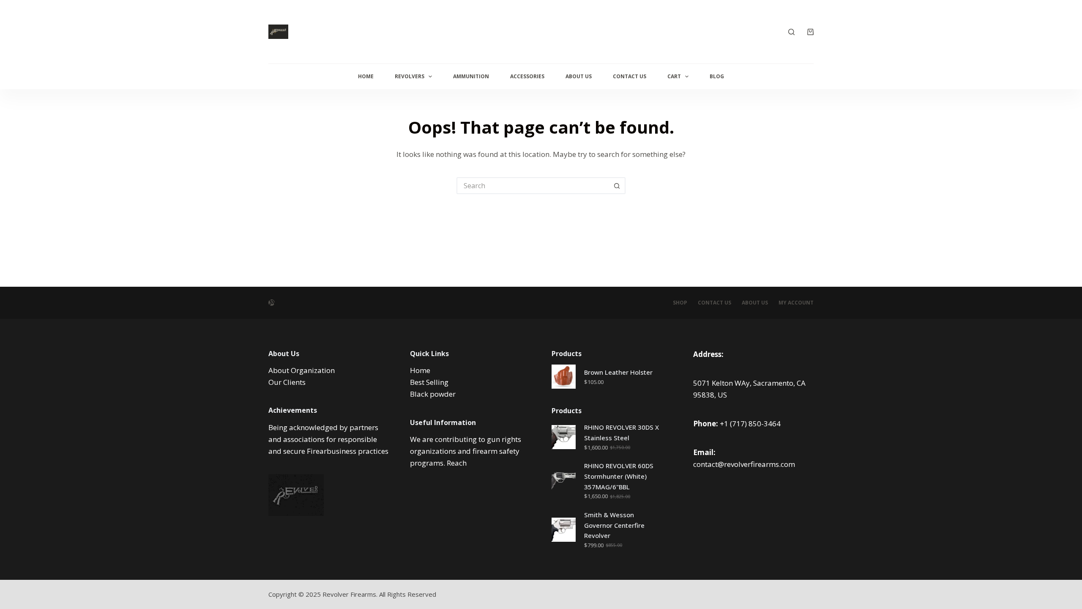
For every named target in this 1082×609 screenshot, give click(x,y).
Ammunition (471, 76)
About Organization (301, 370)
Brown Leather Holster (618, 372)
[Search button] (617, 185)
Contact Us (629, 76)
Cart (674, 76)
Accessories (527, 76)
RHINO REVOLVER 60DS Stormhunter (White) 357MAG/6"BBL (618, 476)
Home (366, 76)
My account (796, 302)
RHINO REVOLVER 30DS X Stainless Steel (621, 432)
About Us (579, 76)
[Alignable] (271, 302)
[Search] (791, 32)
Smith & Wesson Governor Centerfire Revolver (614, 525)
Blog (717, 76)
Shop (680, 302)
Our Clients (287, 382)
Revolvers (409, 76)
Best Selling (429, 382)
